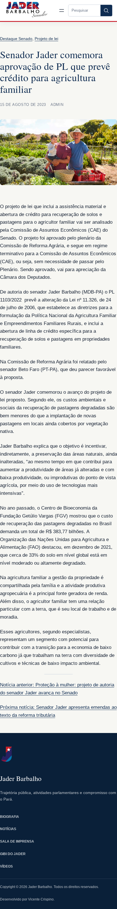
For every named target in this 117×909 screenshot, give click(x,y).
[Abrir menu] (61, 10)
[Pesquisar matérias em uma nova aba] (106, 10)
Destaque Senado (16, 38)
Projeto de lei (46, 38)
